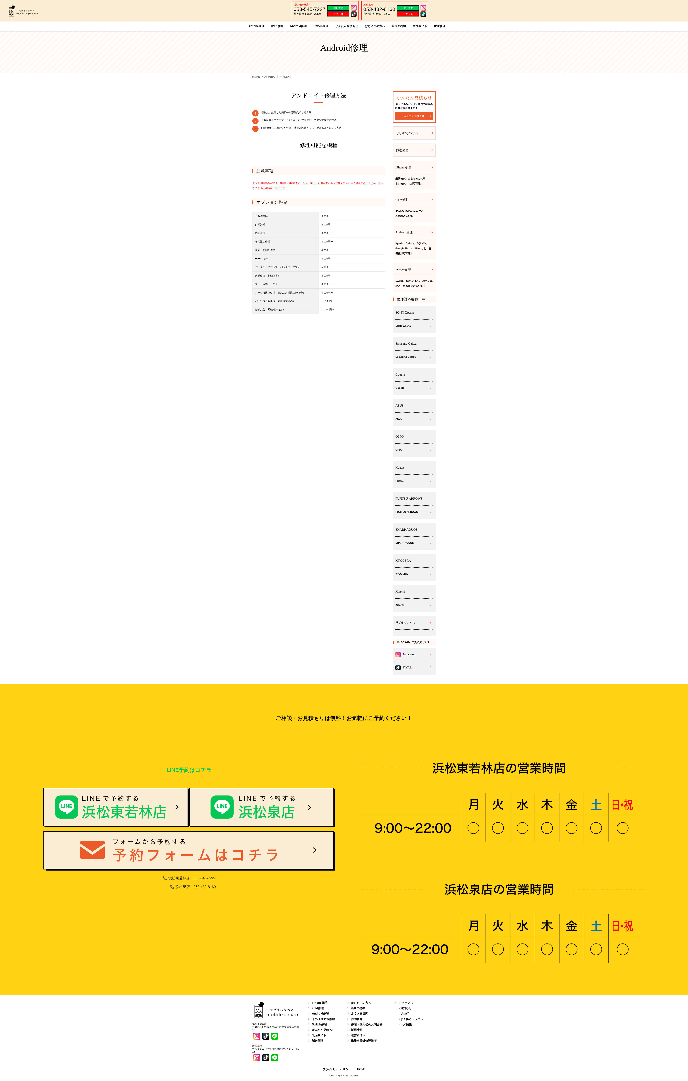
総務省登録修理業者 (364, 1040)
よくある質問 (359, 1013)
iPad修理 (277, 26)
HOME (361, 1069)
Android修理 (298, 26)
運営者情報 (358, 1035)
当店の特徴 (399, 26)
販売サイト (420, 26)
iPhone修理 (256, 26)
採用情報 (356, 1029)
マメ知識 (406, 1024)
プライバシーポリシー (336, 1069)
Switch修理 (321, 26)
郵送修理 (440, 26)
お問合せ (356, 1019)
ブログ (404, 1013)
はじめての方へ (375, 26)
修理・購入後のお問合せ (367, 1024)
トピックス (406, 1002)
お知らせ (406, 1008)
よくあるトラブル (411, 1019)
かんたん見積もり (346, 26)
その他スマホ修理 (323, 1019)
